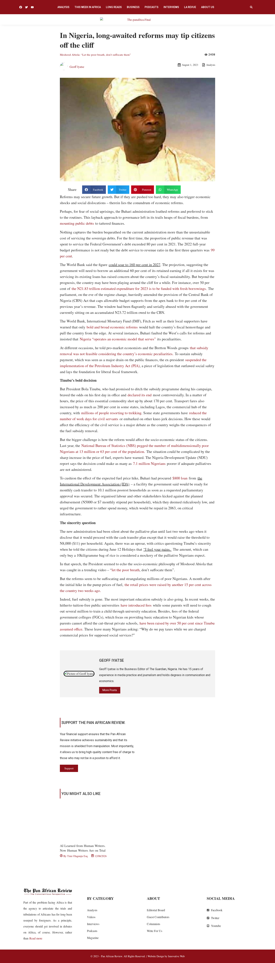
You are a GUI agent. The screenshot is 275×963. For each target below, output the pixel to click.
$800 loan (180, 478)
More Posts (110, 690)
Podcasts (151, 7)
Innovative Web (176, 956)
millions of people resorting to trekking (111, 412)
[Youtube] (32, 7)
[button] (251, 7)
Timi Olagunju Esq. (77, 856)
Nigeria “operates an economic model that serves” (118, 338)
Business (133, 7)
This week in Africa (87, 7)
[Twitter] (26, 7)
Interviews (171, 7)
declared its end (140, 394)
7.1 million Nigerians (149, 463)
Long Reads (114, 7)
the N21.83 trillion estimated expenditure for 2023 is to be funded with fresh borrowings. (139, 288)
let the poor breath (126, 569)
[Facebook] (20, 7)
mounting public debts (77, 223)
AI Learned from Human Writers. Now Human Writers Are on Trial (83, 848)
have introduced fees (137, 605)
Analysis (63, 7)
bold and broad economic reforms (113, 327)
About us (207, 7)
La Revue (190, 7)
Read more (35, 938)
